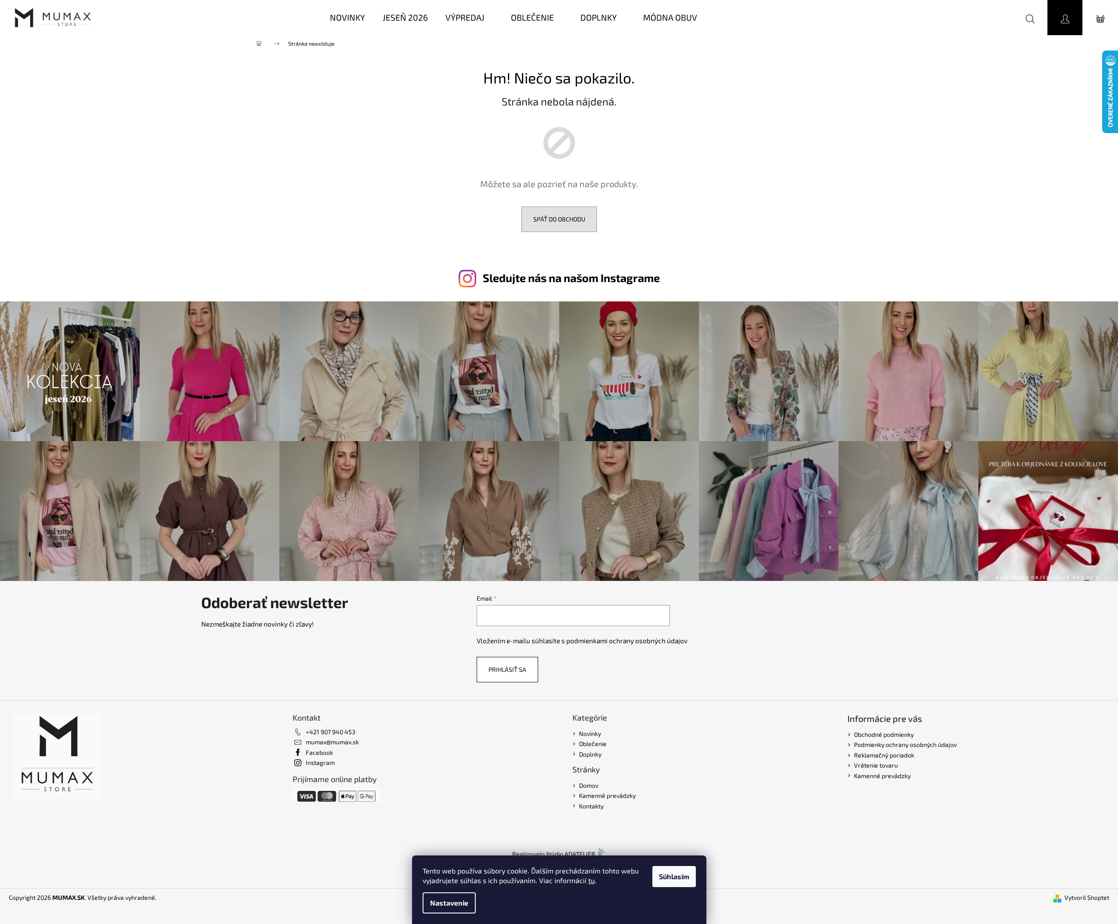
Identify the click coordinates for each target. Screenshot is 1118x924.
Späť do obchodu (559, 219)
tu (591, 880)
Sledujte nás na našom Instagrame (571, 277)
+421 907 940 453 (330, 732)
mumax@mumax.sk (332, 742)
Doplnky (590, 754)
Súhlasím (674, 876)
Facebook (319, 752)
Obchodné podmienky (884, 734)
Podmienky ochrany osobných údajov (905, 744)
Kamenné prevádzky (607, 795)
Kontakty (591, 806)
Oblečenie (593, 743)
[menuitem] (347, 18)
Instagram (320, 762)
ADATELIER (579, 854)
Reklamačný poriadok (884, 755)
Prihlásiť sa (507, 669)
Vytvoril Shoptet (1086, 897)
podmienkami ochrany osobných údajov (626, 641)
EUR (992, 17)
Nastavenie (449, 903)
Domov (588, 785)
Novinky (590, 733)
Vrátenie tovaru (876, 765)
